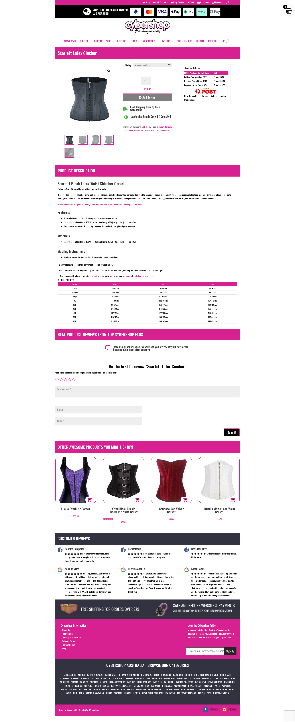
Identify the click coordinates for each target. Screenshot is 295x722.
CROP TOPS (106, 678)
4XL (74, 313)
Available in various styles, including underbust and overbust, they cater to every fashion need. (100, 204)
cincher (160, 126)
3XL (74, 308)
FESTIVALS (199, 41)
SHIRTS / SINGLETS (114, 693)
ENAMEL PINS (169, 678)
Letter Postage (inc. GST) (195, 77)
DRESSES (129, 678)
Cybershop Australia (160, 130)
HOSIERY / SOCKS (101, 685)
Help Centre (178, 2)
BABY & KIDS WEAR (95, 674)
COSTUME (212, 41)
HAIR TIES (157, 682)
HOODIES (69, 685)
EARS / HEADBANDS (154, 678)
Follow (213, 709)
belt (111, 276)
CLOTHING (121, 41)
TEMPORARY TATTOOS (186, 693)
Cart (191, 2)
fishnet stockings (143, 276)
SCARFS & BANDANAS (95, 693)
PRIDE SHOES (221, 689)
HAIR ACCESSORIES (117, 682)
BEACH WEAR (146, 674)
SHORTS (127, 693)
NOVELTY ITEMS (194, 685)
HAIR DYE (131, 682)
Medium (75, 292)
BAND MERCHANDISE (130, 674)
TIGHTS (201, 693)
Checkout (204, 2)
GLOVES (103, 682)
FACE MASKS (194, 678)
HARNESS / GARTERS (184, 682)
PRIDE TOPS (78, 693)
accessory (127, 276)
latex (125, 130)
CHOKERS (84, 41)
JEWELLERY (165, 41)
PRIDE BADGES (127, 689)
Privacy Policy (68, 644)
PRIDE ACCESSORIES (110, 689)
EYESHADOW (182, 678)
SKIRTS (136, 693)
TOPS (208, 693)
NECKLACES (167, 685)
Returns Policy (68, 641)
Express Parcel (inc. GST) (195, 85)
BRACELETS (166, 674)
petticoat (92, 276)
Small (75, 288)
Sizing (128, 65)
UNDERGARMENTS (221, 693)
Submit (231, 432)
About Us (65, 630)
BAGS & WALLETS (112, 674)
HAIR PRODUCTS (144, 682)
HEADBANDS (229, 682)
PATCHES (188, 41)
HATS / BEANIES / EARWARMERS (208, 682)
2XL (74, 305)
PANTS (217, 685)
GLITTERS (94, 682)
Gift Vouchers (161, 2)
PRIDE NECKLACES (189, 689)
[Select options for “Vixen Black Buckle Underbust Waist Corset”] (137, 500)
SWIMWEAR (170, 693)
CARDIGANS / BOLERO (182, 674)
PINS (179, 41)
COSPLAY (85, 678)
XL (75, 300)
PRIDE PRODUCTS (206, 689)
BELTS (156, 674)
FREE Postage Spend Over (196, 72)
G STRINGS (224, 678)
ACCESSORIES (149, 41)
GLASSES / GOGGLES (79, 682)
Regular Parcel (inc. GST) (195, 81)
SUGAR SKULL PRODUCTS (152, 693)
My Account (219, 2)
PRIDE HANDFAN (172, 689)
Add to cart (149, 97)
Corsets (168, 126)
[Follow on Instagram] (224, 709)
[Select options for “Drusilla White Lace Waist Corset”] (233, 500)
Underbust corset (136, 130)
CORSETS (98, 41)
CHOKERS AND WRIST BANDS (206, 674)
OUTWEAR (207, 685)
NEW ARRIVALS (70, 41)
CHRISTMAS (225, 674)
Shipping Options (192, 68)
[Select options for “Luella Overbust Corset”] (89, 500)
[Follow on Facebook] (205, 709)
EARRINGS (139, 678)
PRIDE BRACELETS (155, 689)
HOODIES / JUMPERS (83, 685)
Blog (147, 2)
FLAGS (215, 678)
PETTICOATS (94, 689)
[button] (109, 71)
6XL (74, 321)
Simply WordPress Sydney (90, 710)
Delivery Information (71, 637)
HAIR (135, 41)
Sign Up (230, 651)
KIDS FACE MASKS (152, 685)
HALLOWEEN (168, 682)
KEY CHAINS (138, 685)
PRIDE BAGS (141, 689)
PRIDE (108, 41)
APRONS (81, 674)
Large (75, 296)
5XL (74, 317)
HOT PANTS (115, 685)
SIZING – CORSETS (66, 280)
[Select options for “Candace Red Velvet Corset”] (185, 500)
